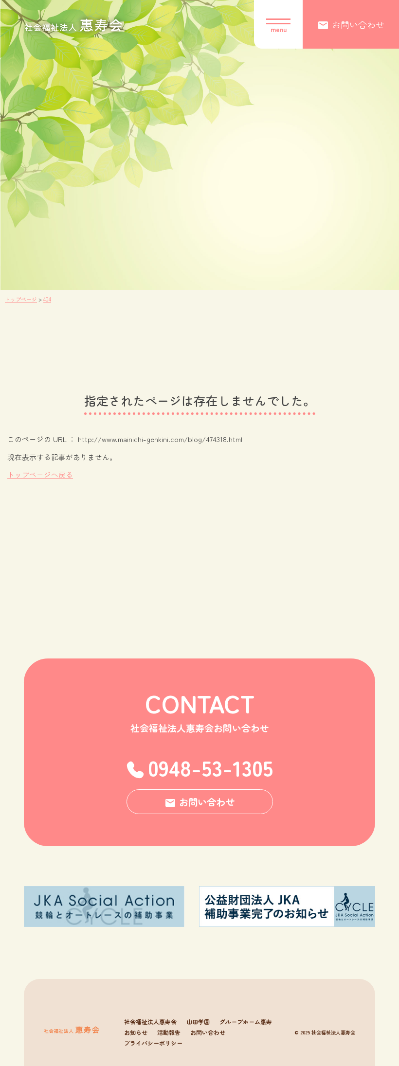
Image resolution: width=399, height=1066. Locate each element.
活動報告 (169, 1032)
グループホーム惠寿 (245, 1022)
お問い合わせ (207, 1032)
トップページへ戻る (40, 474)
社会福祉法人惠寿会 (150, 1022)
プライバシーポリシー (153, 1043)
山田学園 (198, 1022)
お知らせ (135, 1032)
